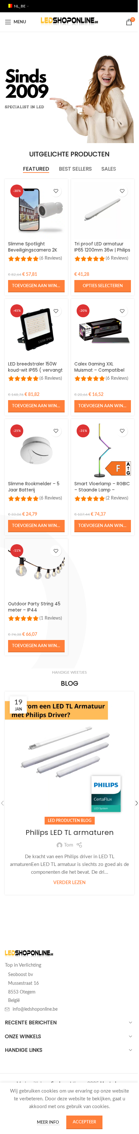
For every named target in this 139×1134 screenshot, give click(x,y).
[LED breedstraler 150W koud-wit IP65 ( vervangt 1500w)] (36, 330)
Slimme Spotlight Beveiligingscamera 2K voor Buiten (32, 250)
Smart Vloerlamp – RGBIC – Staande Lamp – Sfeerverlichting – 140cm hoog (102, 493)
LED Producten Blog (69, 821)
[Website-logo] (70, 21)
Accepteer (84, 1122)
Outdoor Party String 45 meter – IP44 (34, 607)
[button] (36, 286)
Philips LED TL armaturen (70, 832)
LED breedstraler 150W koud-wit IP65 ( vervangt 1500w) (35, 370)
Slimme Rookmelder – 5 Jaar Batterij (33, 487)
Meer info (48, 1122)
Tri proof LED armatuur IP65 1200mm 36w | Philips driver (102, 250)
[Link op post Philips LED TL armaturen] (69, 756)
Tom (68, 845)
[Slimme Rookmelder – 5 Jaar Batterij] (36, 450)
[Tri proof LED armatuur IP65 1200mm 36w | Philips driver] (102, 210)
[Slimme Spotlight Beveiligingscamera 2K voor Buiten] (36, 210)
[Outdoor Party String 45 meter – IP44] (36, 570)
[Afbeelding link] (29, 954)
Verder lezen (69, 883)
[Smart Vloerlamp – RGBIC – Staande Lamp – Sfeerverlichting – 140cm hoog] (102, 450)
